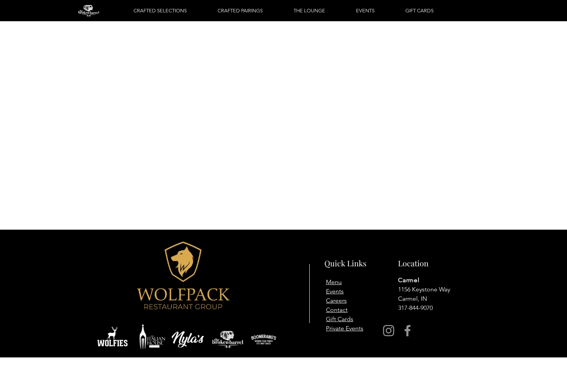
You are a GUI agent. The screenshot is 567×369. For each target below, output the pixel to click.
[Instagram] (388, 330)
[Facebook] (407, 330)
